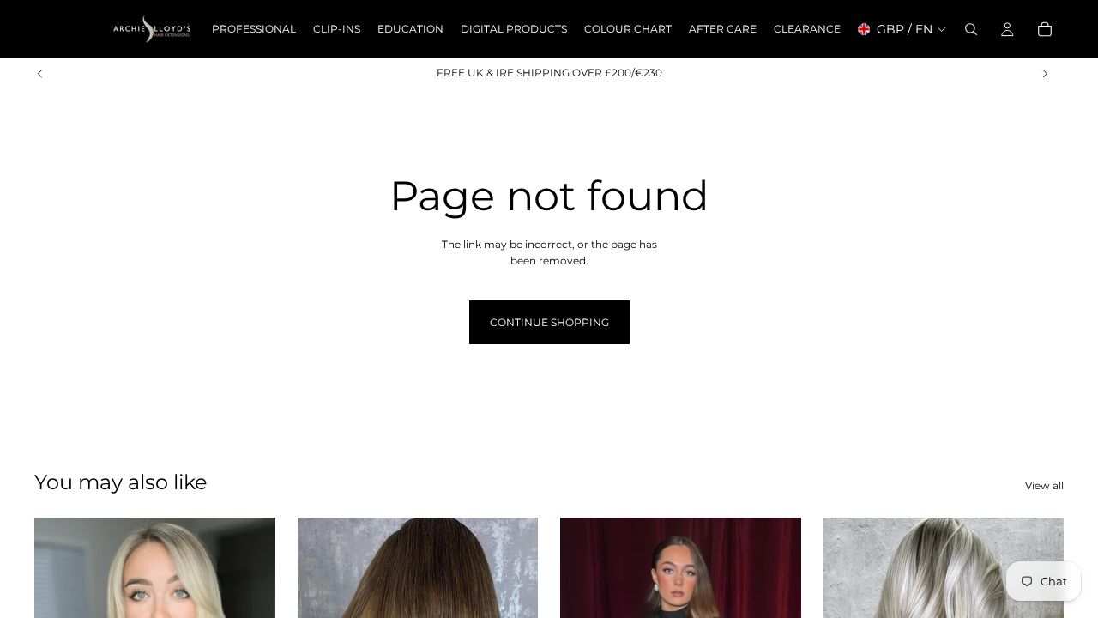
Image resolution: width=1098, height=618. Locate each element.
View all (1044, 485)
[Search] (971, 29)
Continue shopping (549, 322)
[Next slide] (1045, 73)
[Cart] (1045, 29)
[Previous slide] (40, 73)
